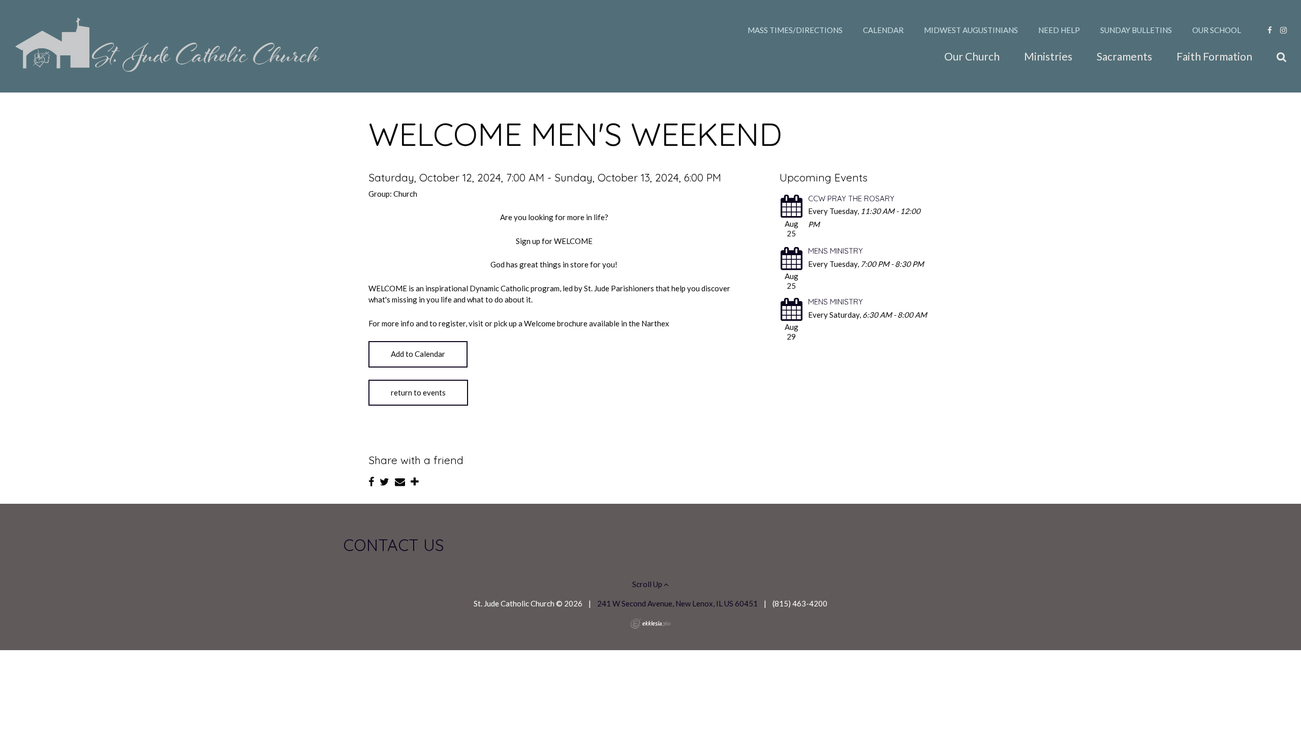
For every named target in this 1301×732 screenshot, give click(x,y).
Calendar (883, 30)
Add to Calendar (418, 353)
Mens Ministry (835, 251)
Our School (1216, 30)
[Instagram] (1283, 30)
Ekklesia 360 (650, 624)
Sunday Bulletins (1136, 30)
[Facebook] (1269, 30)
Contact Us (393, 545)
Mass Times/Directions (795, 30)
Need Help (1059, 30)
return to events (418, 392)
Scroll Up (648, 584)
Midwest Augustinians (971, 30)
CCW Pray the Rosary (851, 198)
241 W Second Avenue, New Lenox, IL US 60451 (677, 603)
